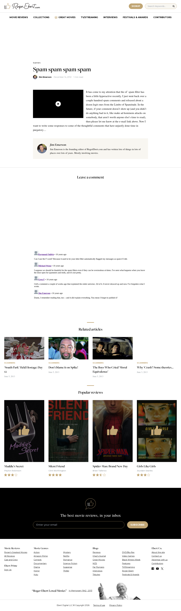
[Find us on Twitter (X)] (162, 568)
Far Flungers (98, 567)
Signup (136, 6)
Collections (41, 17)
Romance (67, 560)
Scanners (36, 63)
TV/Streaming (89, 17)
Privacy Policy (115, 605)
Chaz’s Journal (99, 556)
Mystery (67, 552)
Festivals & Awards (135, 17)
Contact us (157, 556)
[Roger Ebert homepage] (22, 6)
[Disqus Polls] (90, 217)
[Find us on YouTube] (157, 569)
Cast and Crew (11, 560)
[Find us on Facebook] (153, 568)
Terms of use (99, 605)
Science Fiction (70, 563)
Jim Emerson (45, 77)
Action (37, 552)
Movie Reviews (19, 17)
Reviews (96, 552)
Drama (37, 567)
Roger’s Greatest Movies (15, 552)
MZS (95, 563)
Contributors (162, 17)
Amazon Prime (41, 556)
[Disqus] (90, 283)
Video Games (128, 556)
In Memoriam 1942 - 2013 (80, 590)
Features (126, 563)
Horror (37, 571)
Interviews (110, 17)
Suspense (67, 567)
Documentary (40, 563)
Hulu (36, 574)
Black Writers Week (131, 560)
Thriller (66, 571)
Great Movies (67, 17)
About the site (158, 552)
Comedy (38, 560)
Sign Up (8, 570)
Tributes (96, 574)
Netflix (66, 556)
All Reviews (9, 556)
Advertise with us (159, 560)
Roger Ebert (128, 571)
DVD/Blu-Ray (128, 552)
